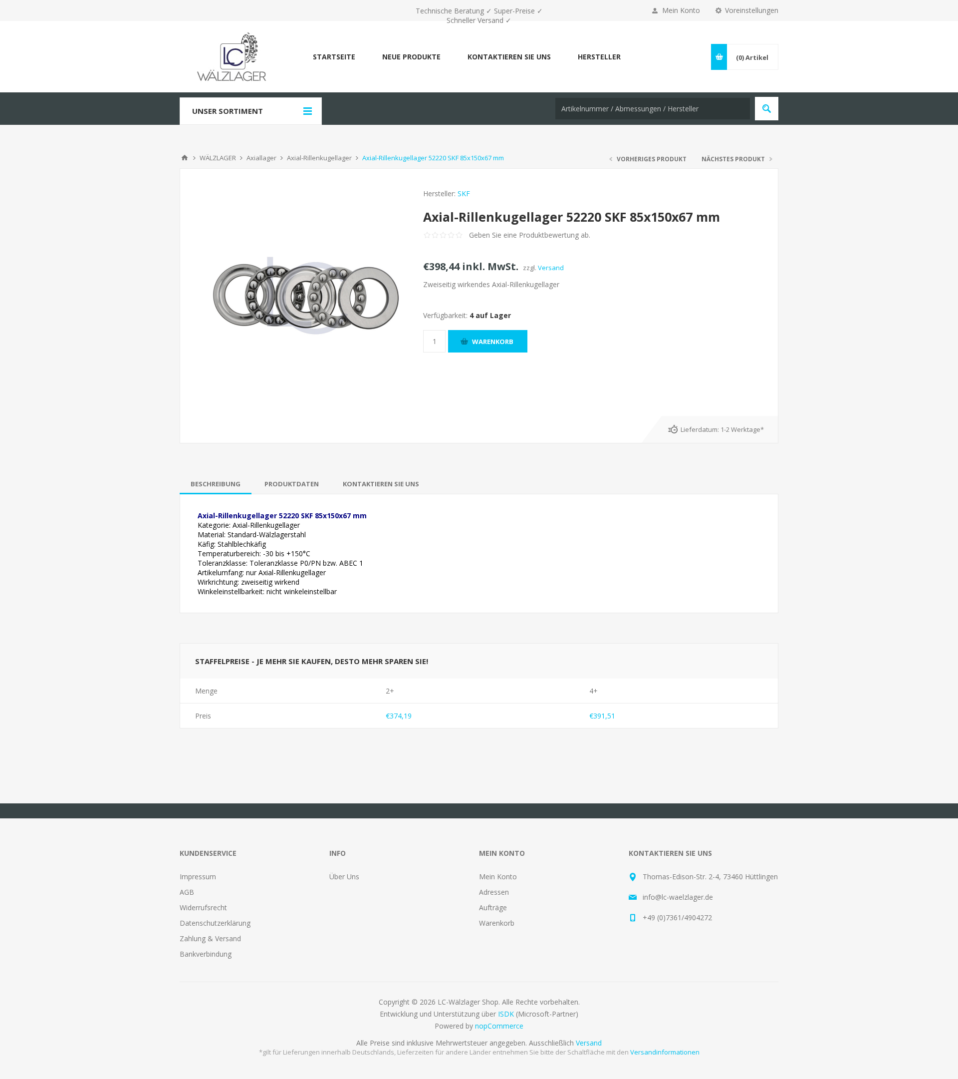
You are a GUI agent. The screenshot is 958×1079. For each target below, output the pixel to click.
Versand (551, 267)
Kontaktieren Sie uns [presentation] (381, 483)
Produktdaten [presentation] (291, 483)
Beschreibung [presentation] (215, 483)
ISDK (506, 1014)
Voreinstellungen (751, 10)
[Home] (185, 158)
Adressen (494, 892)
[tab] (215, 483)
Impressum (198, 876)
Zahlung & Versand (210, 938)
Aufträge (493, 907)
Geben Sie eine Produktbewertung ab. (529, 235)
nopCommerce (499, 1026)
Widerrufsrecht (203, 907)
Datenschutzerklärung (215, 923)
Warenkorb (496, 923)
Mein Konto (681, 10)
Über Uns (344, 876)
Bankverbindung (206, 954)
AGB (187, 892)
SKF (464, 193)
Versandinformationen (665, 1052)
